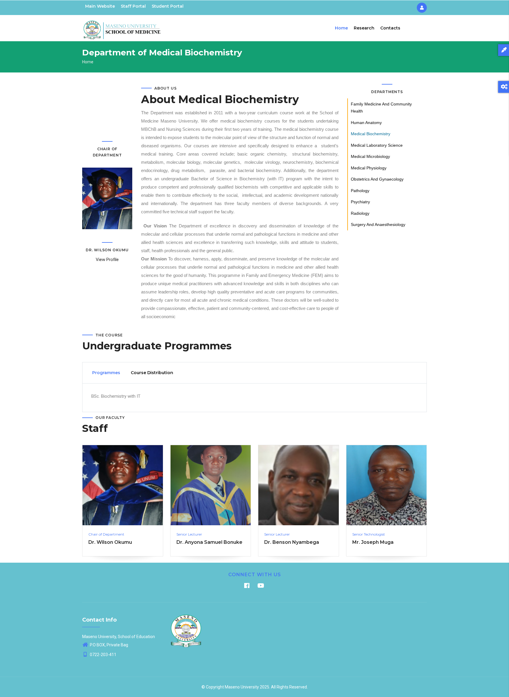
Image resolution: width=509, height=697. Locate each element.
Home (341, 28)
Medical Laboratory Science (377, 145)
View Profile (107, 259)
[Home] (122, 27)
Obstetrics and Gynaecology (377, 179)
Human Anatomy (366, 122)
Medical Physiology (368, 168)
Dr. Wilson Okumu (110, 542)
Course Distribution (152, 372)
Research (364, 28)
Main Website (100, 6)
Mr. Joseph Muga (373, 542)
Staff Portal (133, 6)
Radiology (360, 213)
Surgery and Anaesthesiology (378, 224)
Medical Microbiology (370, 156)
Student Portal (168, 6)
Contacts (390, 28)
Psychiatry (360, 201)
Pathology (360, 190)
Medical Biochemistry (370, 133)
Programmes (106, 372)
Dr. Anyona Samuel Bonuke (209, 542)
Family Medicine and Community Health (381, 108)
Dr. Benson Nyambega (291, 542)
